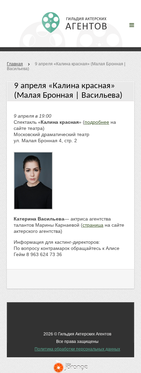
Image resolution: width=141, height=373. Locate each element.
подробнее (97, 122)
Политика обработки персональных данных (77, 349)
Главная (15, 64)
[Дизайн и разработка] (70, 366)
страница (92, 225)
